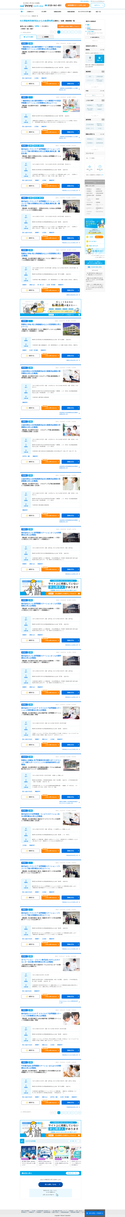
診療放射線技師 (65, 1212)
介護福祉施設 (99, 76)
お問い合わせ (79, 1210)
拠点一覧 (98, 11)
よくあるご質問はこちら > (100, 257)
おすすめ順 (29, 37)
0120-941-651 (53, 5)
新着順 (46, 37)
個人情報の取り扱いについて (60, 1210)
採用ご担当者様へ (84, 1)
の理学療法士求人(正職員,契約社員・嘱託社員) (40, 151)
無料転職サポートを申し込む (77, 5)
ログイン (97, 5)
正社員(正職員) (90, 124)
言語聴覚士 (39, 1212)
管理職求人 (90, 105)
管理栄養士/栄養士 (75, 1212)
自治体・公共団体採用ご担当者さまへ (41, 1210)
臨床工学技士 (55, 1212)
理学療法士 (24, 1212)
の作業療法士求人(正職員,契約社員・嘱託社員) (40, 203)
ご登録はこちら (98, 236)
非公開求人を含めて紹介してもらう (69, 26)
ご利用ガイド (30, 11)
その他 (99, 128)
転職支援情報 (71, 11)
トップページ (21, 11)
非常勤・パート (90, 128)
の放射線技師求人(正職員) (41, 762)
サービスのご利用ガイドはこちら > (98, 255)
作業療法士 (31, 1212)
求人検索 (44, 11)
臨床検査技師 (47, 1212)
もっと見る (94, 86)
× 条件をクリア (95, 40)
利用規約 (71, 1210)
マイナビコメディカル (25, 16)
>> (79, 32)
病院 (90, 76)
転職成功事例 (57, 11)
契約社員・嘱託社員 (99, 124)
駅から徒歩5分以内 (99, 105)
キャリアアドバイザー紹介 (84, 11)
